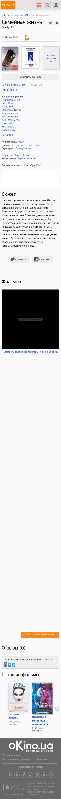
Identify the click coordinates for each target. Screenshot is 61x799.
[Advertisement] (30, 492)
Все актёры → (9, 135)
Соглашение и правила (16, 759)
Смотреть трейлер (30, 77)
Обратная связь (11, 755)
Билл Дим (7, 103)
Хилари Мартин (10, 113)
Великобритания (11, 85)
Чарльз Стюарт (22, 155)
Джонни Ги (8, 123)
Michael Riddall (10, 116)
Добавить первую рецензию (40, 635)
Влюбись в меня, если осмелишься (40, 721)
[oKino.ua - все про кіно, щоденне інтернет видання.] (9, 5)
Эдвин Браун (9, 130)
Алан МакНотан (10, 120)
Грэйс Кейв (8, 106)
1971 (25, 85)
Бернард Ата (9, 126)
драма (13, 90)
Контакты (42, 759)
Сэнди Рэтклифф (11, 100)
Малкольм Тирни (11, 110)
